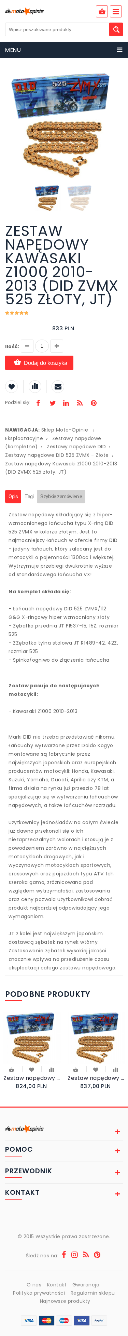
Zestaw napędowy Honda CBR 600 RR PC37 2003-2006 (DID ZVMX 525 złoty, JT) (96, 1078)
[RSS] (80, 403)
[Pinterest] (93, 403)
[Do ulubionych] (32, 1069)
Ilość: (12, 346)
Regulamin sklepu (93, 1292)
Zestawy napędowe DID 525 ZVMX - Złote (57, 455)
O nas (34, 1284)
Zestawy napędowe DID (76, 446)
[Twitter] (52, 403)
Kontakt (57, 1284)
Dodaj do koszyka (45, 363)
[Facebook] (38, 403)
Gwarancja (86, 1284)
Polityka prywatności (39, 1292)
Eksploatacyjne (24, 438)
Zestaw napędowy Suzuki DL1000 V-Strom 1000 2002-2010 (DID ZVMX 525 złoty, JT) (32, 1078)
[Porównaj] (51, 1069)
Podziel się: (17, 402)
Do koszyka (12, 1070)
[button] (116, 77)
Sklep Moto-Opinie (64, 429)
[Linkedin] (66, 403)
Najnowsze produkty (65, 1301)
